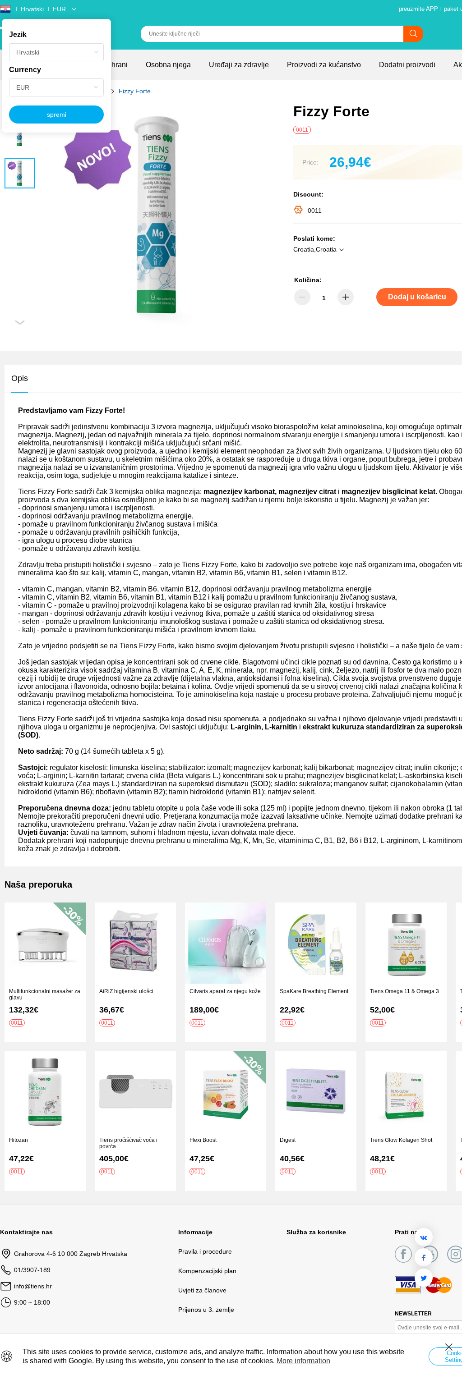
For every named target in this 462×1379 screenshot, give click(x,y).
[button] (319, 250)
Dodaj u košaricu (417, 297)
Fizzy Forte (135, 91)
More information (303, 1361)
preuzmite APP (418, 8)
